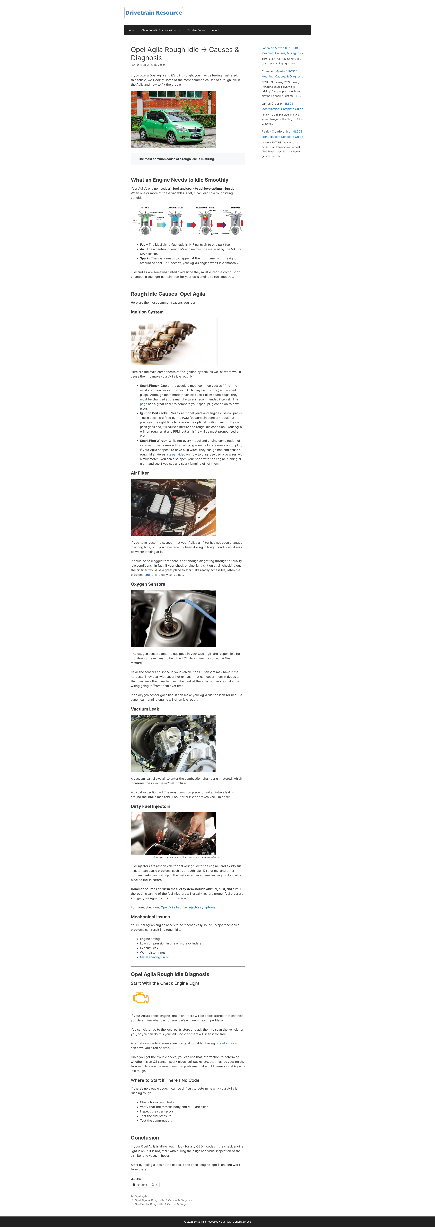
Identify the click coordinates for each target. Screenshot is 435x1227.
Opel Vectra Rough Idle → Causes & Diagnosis (163, 1204)
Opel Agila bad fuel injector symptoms (187, 907)
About (215, 30)
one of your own (227, 1043)
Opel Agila (141, 1196)
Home (131, 30)
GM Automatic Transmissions (158, 30)
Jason (266, 48)
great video (176, 454)
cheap (148, 574)
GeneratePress (242, 1221)
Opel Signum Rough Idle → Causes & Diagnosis (164, 1200)
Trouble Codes (196, 30)
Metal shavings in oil (154, 957)
